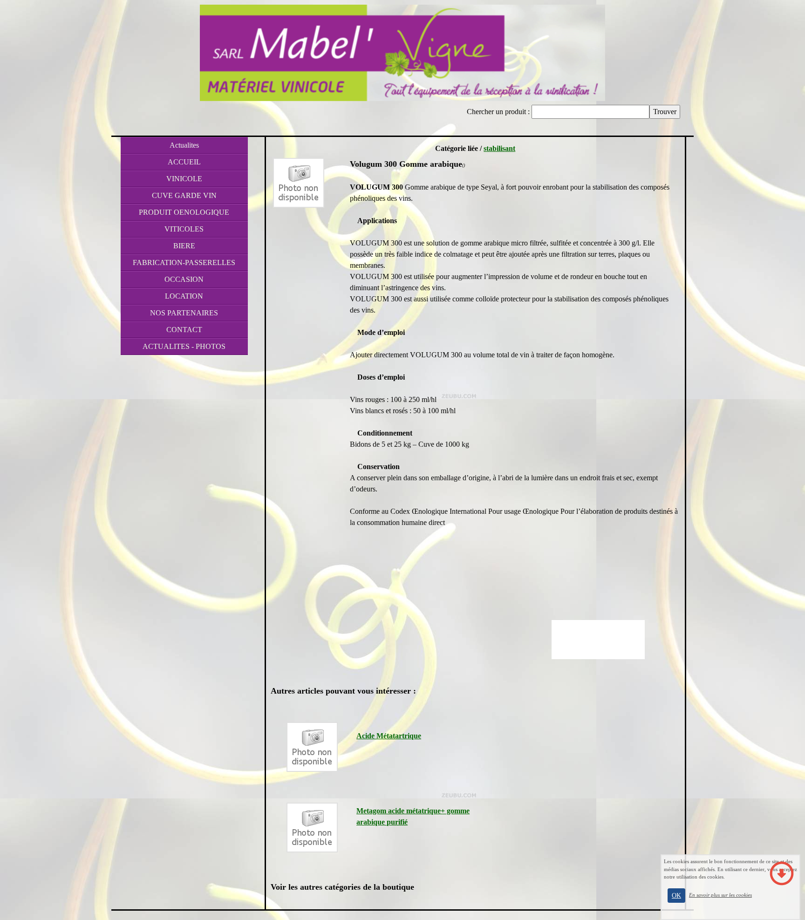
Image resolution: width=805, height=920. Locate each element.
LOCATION (184, 296)
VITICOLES (184, 229)
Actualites (184, 145)
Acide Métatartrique (388, 736)
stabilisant (499, 148)
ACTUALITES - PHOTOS (184, 346)
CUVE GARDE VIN (184, 195)
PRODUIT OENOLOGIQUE (184, 212)
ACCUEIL (184, 162)
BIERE (184, 246)
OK (676, 895)
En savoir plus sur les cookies (720, 895)
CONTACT (184, 330)
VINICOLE (184, 179)
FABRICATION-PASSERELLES (184, 262)
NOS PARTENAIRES (184, 313)
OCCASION (184, 279)
